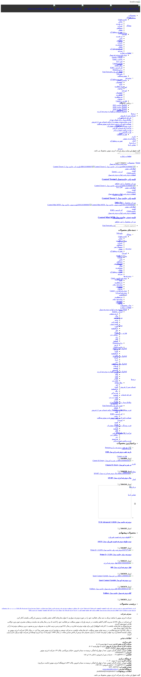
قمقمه (115, 341)
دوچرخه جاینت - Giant (119, 278)
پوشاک (128, 234)
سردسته (115, 439)
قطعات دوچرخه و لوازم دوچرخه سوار (122, 175)
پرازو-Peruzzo (117, 343)
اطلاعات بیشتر (130, 169)
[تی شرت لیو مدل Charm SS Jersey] (112, 461)
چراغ (116, 333)
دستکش (119, 245)
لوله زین (115, 381)
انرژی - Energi (117, 312)
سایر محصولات (125, 305)
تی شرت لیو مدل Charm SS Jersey (118, 465)
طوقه (116, 408)
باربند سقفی (113, 314)
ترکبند (116, 318)
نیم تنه (120, 274)
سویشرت (119, 268)
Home (138, 163)
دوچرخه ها (127, 276)
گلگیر (116, 378)
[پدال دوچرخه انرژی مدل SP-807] (112, 473)
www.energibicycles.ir (110, 669)
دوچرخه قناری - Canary (118, 291)
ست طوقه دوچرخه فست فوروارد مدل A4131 (114, 542)
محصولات (131, 163)
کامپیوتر (115, 370)
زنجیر (116, 416)
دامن (120, 259)
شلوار (120, 249)
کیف (116, 376)
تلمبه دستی (114, 324)
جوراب (120, 243)
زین (116, 337)
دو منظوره (118, 282)
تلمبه (134, 171)
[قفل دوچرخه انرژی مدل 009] (117, 563)
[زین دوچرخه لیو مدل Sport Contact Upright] (112, 576)
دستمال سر (118, 247)
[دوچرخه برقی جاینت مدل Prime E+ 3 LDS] (110, 550)
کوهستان (119, 287)
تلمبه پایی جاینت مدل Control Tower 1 (119, 198)
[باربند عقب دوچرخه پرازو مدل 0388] (118, 448)
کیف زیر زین (113, 397)
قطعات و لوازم (125, 307)
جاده (120, 280)
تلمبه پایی (114, 322)
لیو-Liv (124, 253)
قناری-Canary (117, 410)
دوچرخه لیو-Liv (121, 293)
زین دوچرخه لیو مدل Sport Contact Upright (115, 580)
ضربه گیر (114, 393)
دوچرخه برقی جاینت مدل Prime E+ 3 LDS (115, 554)
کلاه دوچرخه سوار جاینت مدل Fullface (117, 593)
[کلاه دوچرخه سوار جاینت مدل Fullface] (110, 589)
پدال (116, 316)
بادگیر (120, 239)
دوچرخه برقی (117, 284)
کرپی (116, 372)
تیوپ (116, 326)
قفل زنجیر (114, 418)
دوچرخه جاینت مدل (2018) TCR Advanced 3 (114, 522)
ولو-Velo (119, 433)
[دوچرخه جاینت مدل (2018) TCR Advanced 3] (114, 518)
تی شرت (119, 241)
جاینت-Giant (131, 173)
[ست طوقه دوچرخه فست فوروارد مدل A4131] (119, 537)
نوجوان (119, 289)
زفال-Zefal (118, 383)
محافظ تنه (114, 403)
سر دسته (114, 364)
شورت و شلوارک (116, 251)
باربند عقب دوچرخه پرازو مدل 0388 (118, 452)
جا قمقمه (114, 328)
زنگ (116, 391)
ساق (120, 266)
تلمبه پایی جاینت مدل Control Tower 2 (119, 179)
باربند (116, 345)
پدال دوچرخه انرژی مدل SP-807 (119, 478)
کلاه (116, 374)
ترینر (116, 320)
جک (116, 330)
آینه (117, 385)
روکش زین (114, 335)
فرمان (115, 366)
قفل (116, 339)
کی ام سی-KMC (116, 414)
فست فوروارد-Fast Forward (112, 406)
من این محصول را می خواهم (125, 183)
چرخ (116, 360)
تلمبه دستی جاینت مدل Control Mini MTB (117, 217)
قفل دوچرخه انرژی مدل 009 (121, 567)
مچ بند (116, 401)
